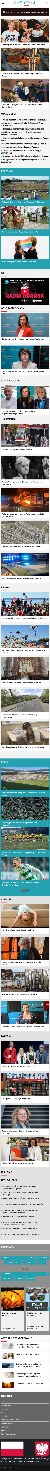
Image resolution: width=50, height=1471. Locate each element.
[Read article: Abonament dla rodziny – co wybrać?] (8, 1385)
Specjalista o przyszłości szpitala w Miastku (20, 1216)
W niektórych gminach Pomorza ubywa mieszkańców (23, 1204)
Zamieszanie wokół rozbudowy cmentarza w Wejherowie (23, 339)
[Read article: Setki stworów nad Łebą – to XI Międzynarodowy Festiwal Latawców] (25, 638)
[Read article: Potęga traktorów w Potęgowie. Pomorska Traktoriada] (25, 189)
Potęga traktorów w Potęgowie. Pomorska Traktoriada (24, 120)
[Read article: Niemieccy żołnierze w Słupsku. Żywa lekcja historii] (25, 219)
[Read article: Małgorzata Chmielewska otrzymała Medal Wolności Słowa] (25, 950)
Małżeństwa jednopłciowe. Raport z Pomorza (20, 147)
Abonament (5, 1430)
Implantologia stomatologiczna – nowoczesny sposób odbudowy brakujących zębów (28, 1375)
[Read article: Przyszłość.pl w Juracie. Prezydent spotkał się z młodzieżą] (25, 605)
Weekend (44, 1258)
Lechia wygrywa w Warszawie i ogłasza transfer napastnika (19, 824)
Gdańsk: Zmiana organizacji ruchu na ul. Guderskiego (21, 546)
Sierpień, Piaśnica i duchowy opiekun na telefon (19, 994)
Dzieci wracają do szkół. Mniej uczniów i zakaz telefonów (25, 156)
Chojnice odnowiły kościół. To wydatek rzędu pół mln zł (24, 144)
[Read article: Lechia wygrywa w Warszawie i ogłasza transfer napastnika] (25, 810)
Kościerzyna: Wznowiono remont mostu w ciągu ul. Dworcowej (21, 151)
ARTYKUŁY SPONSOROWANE (16, 1338)
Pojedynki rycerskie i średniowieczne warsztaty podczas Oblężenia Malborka (21, 1211)
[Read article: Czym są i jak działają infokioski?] (8, 1356)
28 (16, 1262)
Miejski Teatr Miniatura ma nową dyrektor (17, 1163)
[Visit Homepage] (25, 3)
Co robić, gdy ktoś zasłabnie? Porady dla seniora (21, 1234)
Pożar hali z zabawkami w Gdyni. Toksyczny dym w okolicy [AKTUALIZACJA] (23, 515)
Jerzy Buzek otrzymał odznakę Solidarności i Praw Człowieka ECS (22, 105)
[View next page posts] (27, 890)
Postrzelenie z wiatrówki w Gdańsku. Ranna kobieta (21, 578)
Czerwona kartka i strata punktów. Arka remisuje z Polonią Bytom (25, 139)
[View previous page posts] (23, 890)
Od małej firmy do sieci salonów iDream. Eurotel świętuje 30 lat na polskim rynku (27, 1345)
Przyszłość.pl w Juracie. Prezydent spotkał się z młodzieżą (24, 618)
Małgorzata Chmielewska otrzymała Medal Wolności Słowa (21, 963)
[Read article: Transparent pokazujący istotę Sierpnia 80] (25, 1086)
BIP (2, 1412)
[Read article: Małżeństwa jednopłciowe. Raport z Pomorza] (25, 249)
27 (11, 1262)
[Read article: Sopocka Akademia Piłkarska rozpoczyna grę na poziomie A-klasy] (25, 840)
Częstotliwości (6, 1423)
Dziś (30, 1258)
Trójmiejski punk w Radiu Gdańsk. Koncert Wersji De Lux (23, 44)
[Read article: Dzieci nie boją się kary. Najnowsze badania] (25, 917)
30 (25, 1262)
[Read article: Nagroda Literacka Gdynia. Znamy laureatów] (25, 1054)
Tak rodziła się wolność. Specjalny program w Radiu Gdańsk (22, 74)
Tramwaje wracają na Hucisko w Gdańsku (17, 449)
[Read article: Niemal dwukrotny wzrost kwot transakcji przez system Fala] (25, 359)
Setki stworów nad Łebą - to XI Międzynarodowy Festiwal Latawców (21, 133)
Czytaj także (9, 1180)
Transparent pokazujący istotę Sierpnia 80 (17, 1099)
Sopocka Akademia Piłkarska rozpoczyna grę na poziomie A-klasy (23, 853)
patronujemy (19, 1278)
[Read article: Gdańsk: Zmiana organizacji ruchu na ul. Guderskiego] (25, 534)
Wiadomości (8, 113)
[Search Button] (47, 3)
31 (30, 1262)
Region (5, 587)
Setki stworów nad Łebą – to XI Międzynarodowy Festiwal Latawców (23, 651)
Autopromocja (10, 380)
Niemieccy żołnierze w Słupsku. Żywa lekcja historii (23, 129)
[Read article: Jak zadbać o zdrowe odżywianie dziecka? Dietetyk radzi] (25, 1014)
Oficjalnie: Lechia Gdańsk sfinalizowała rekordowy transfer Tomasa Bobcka (20, 883)
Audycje (6, 899)
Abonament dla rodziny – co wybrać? (29, 1383)
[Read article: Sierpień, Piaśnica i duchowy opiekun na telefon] (25, 982)
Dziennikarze (6, 1405)
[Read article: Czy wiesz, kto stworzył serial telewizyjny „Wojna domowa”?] (25, 1118)
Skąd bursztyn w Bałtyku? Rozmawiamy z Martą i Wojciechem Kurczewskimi (21, 1223)
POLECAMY (7, 171)
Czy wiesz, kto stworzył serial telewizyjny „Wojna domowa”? (20, 1132)
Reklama (4, 1409)
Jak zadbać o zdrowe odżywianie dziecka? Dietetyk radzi (23, 1027)
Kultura (6, 1035)
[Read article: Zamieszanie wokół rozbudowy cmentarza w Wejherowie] (25, 326)
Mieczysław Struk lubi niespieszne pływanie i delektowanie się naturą (19, 1187)
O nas (3, 1402)
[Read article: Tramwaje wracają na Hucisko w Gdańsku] (25, 437)
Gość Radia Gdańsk (12, 308)
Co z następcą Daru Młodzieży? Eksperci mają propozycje (20, 1193)
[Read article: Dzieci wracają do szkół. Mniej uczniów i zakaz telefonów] (25, 734)
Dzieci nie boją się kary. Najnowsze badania (18, 930)
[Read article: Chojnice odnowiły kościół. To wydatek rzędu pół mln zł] (25, 670)
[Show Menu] (3, 3)
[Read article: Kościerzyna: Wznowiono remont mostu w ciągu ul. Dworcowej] (25, 702)
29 (20, 1262)
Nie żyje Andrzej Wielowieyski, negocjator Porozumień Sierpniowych (23, 160)
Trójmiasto (8, 419)
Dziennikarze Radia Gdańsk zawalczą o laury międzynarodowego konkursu (18, 412)
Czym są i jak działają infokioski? (28, 1354)
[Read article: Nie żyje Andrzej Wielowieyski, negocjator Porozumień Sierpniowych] (25, 469)
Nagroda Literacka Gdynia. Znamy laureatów (18, 1066)
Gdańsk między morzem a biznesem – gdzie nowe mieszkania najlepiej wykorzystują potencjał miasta (30, 1365)
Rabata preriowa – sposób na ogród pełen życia (21, 1198)
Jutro (37, 1258)
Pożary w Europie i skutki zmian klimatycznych (20, 1228)
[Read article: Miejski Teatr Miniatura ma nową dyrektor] (25, 1150)
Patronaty (4, 1427)
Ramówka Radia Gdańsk (10, 1420)
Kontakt (4, 1416)
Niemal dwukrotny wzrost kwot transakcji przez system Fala (23, 372)
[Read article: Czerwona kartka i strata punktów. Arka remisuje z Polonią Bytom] (25, 780)
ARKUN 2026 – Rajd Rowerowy (35, 1314)
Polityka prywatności (8, 1434)
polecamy (30, 1278)
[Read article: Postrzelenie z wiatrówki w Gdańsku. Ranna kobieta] (25, 566)
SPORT (4, 762)
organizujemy (7, 1278)
